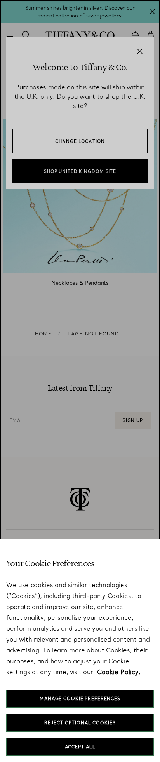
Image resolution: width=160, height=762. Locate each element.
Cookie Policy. (119, 672)
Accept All (80, 747)
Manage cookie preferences (80, 698)
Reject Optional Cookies (79, 722)
